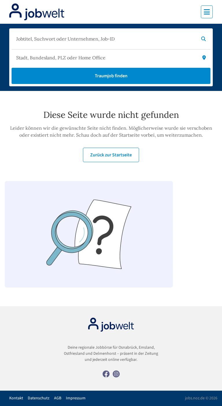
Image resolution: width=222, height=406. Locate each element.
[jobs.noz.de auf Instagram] (116, 373)
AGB (57, 398)
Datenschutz (38, 398)
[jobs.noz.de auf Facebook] (106, 373)
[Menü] (207, 12)
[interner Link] (36, 11)
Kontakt (16, 398)
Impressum (76, 398)
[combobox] (105, 38)
